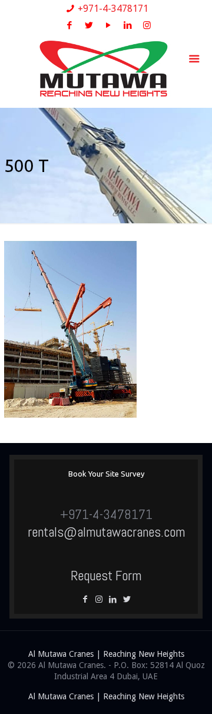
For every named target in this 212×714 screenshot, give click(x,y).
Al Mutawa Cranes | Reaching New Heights (106, 654)
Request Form (106, 575)
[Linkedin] (114, 599)
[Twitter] (88, 25)
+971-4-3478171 (113, 8)
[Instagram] (147, 25)
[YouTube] (108, 25)
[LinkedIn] (127, 25)
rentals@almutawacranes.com (106, 532)
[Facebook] (69, 25)
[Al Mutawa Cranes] (106, 69)
